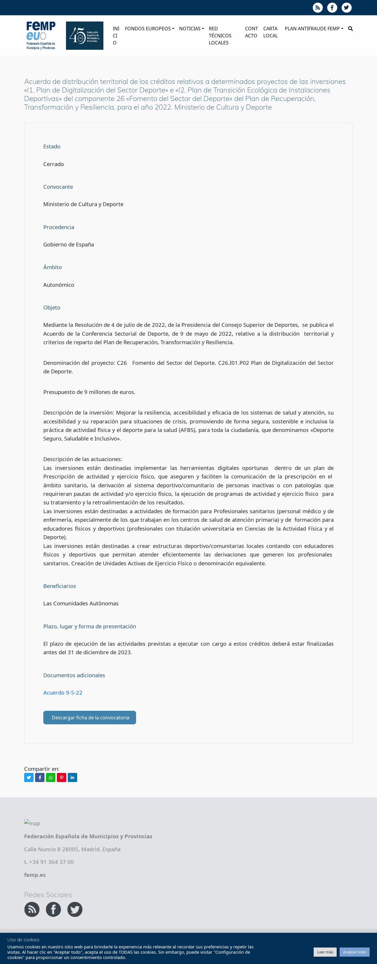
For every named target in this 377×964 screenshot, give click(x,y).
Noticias (190, 28)
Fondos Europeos (148, 28)
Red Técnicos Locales (220, 35)
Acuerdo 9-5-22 (62, 692)
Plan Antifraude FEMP (312, 28)
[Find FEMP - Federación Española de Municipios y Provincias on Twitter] (74, 908)
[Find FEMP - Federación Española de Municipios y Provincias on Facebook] (54, 908)
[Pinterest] (61, 777)
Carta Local (270, 32)
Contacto (251, 32)
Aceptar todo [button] (354, 952)
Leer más (325, 952)
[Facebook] (39, 777)
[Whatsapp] (50, 777)
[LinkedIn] (72, 777)
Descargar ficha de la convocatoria (90, 717)
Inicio (116, 35)
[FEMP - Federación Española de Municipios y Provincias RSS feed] (32, 908)
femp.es (35, 874)
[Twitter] (29, 777)
